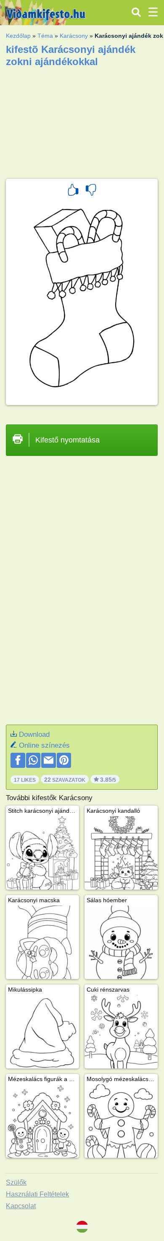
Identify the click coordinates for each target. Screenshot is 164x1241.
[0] (91, 191)
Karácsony (74, 35)
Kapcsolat (21, 1206)
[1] (73, 191)
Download (34, 734)
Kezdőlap (18, 35)
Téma (45, 35)
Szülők (16, 1182)
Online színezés (44, 745)
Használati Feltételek (37, 1194)
